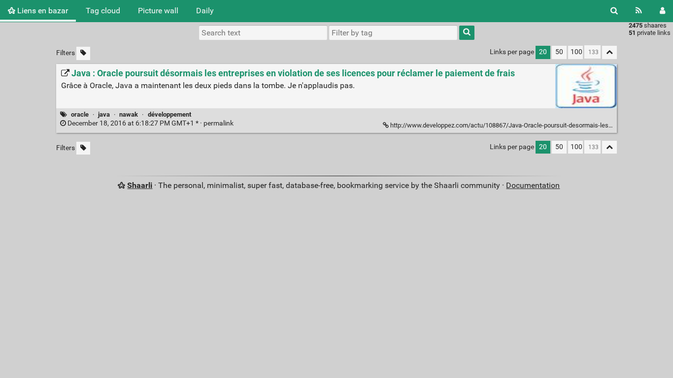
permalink (150, 123)
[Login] (662, 11)
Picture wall (158, 10)
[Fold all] (609, 52)
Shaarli (139, 185)
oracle (80, 114)
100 (576, 52)
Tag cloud (103, 10)
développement (169, 114)
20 (543, 52)
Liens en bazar (41, 10)
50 (559, 52)
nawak (128, 114)
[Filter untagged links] (83, 53)
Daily (205, 10)
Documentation (533, 185)
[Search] (614, 11)
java (104, 114)
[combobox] (393, 32)
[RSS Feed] (639, 11)
